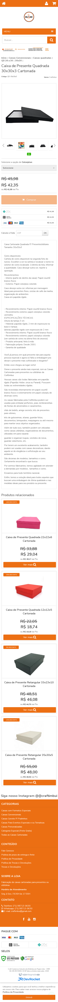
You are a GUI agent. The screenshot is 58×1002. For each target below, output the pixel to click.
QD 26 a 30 (7, 60)
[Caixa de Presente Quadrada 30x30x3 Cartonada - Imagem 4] (43, 145)
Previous (3, 145)
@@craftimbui (46, 795)
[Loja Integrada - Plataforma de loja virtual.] (29, 974)
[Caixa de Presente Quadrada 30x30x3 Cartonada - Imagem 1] (10, 144)
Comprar (31, 199)
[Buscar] (51, 40)
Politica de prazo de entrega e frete (18, 854)
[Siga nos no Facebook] (23, 919)
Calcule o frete (8, 233)
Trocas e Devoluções (11, 866)
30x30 (18, 60)
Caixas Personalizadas (11, 826)
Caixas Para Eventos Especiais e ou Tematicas (23, 822)
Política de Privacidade (12, 858)
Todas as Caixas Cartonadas (14, 834)
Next (55, 144)
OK (45, 233)
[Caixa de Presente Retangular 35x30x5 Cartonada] (29, 751)
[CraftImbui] (29, 16)
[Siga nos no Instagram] (34, 919)
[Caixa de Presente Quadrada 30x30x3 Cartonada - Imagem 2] (21, 145)
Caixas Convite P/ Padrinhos (14, 818)
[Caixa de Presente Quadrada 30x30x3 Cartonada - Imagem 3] (32, 145)
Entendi (29, 997)
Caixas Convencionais (20, 57)
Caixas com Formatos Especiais (16, 810)
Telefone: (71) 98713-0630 (16, 905)
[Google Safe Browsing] (27, 958)
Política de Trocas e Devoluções (16, 862)
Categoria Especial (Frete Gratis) (16, 830)
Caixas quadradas (42, 57)
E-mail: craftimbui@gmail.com (17, 911)
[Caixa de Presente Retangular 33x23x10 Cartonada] (29, 678)
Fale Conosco (7, 850)
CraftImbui (53, 77)
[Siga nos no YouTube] (29, 919)
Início (4, 57)
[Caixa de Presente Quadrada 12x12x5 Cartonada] (29, 606)
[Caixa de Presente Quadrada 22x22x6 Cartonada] (29, 533)
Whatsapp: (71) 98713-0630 (17, 908)
